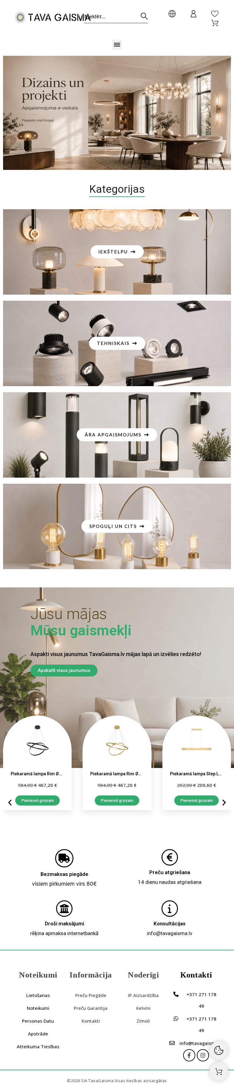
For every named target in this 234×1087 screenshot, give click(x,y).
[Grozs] (219, 1072)
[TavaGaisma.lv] (53, 18)
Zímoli (143, 1021)
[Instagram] (203, 1055)
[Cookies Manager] (219, 1050)
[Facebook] (189, 1055)
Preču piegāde (90, 995)
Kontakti (91, 1021)
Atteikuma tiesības (38, 1046)
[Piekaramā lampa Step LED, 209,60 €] (196, 763)
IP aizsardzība (143, 995)
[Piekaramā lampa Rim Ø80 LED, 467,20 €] (37, 763)
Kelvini (143, 1008)
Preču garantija (91, 1008)
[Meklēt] (144, 16)
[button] (117, 45)
